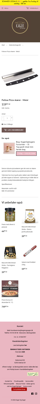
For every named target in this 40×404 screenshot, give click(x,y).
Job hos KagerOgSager (14, 386)
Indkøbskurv (33, 8)
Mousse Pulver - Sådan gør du (25, 384)
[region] (20, 3)
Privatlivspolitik (18, 381)
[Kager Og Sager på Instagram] (36, 394)
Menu (6, 8)
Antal (3, 114)
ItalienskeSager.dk (15, 45)
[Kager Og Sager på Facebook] (32, 394)
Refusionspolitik (9, 384)
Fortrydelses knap (19, 389)
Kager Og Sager (21, 400)
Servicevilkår (29, 381)
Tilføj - (26, 153)
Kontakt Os (8, 381)
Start (3, 45)
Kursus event (27, 386)
